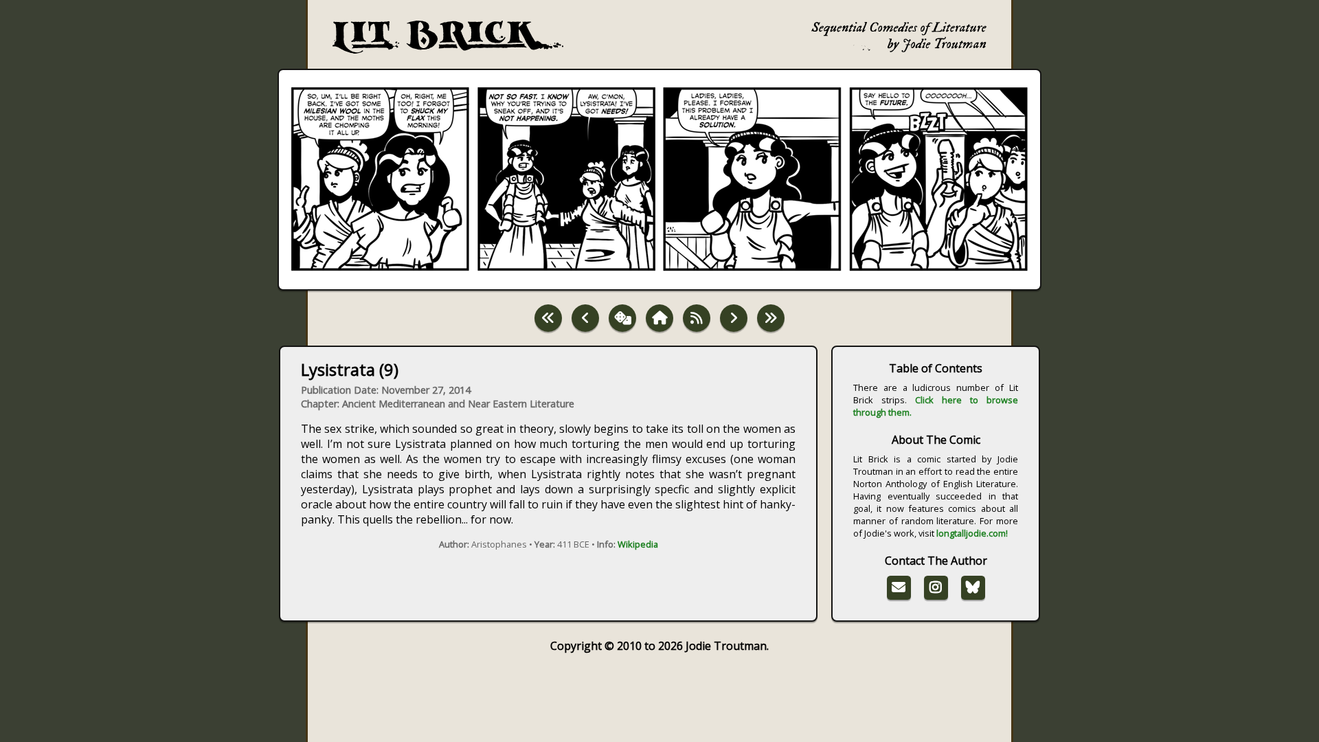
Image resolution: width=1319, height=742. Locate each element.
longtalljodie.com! (972, 533)
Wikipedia (638, 544)
